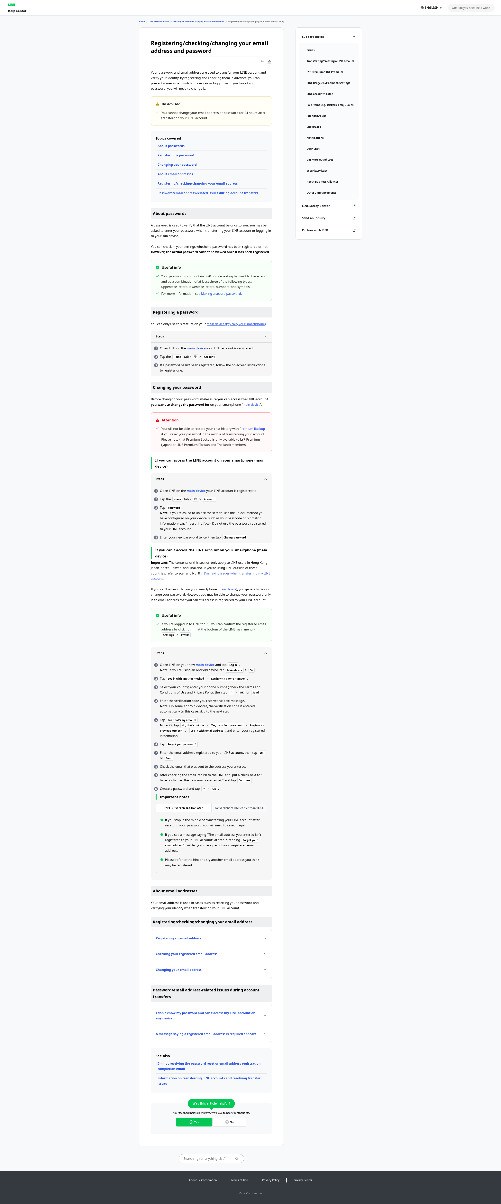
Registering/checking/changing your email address (198, 183)
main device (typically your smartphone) (236, 324)
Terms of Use (239, 1180)
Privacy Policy (270, 1180)
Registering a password (176, 155)
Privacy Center (303, 1180)
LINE (11, 5)
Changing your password (177, 164)
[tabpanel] (211, 842)
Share (263, 61)
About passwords (171, 146)
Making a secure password (221, 293)
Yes (196, 1122)
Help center (17, 11)
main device (196, 348)
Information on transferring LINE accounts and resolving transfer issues (209, 1081)
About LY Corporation (203, 1180)
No (232, 1122)
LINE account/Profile (159, 21)
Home (142, 21)
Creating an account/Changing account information (198, 21)
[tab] (183, 808)
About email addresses (175, 174)
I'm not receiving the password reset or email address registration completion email (209, 1066)
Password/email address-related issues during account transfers (208, 193)
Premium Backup (252, 429)
